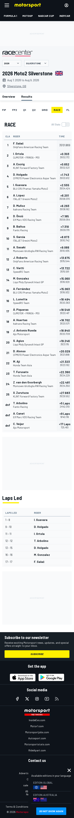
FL (67, 109)
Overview (8, 96)
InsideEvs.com (37, 720)
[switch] (60, 124)
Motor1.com (37, 726)
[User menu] (66, 5)
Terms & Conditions (17, 806)
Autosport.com (37, 738)
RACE (57, 109)
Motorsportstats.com (37, 744)
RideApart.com (37, 750)
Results (26, 96)
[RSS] (57, 699)
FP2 (14, 109)
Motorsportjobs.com (37, 732)
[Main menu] (7, 5)
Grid (45, 109)
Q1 (24, 109)
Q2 (34, 109)
